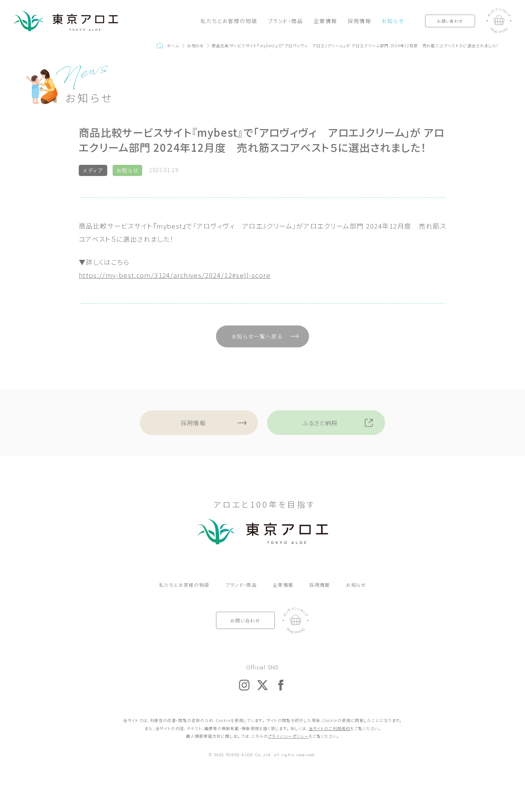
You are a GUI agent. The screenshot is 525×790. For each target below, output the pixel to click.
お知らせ (393, 21)
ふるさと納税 (319, 422)
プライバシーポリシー (288, 736)
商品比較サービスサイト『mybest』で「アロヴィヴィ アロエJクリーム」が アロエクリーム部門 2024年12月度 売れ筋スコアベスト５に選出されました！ (355, 45)
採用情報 (359, 21)
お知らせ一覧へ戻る (257, 336)
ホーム (173, 45)
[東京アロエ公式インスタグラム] (244, 685)
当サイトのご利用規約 (330, 728)
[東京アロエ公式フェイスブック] (281, 685)
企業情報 (325, 21)
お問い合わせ (450, 21)
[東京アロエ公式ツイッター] (262, 685)
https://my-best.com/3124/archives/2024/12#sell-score (175, 275)
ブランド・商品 (285, 21)
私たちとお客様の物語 (229, 21)
